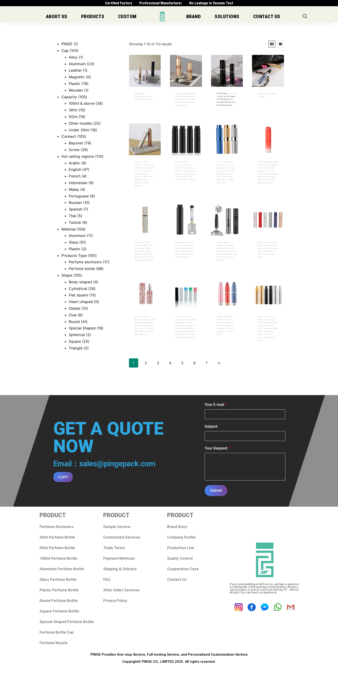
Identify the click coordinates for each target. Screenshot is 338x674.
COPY (63, 477)
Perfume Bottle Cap (57, 632)
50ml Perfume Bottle (57, 548)
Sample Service (116, 527)
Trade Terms (114, 548)
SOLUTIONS (227, 16)
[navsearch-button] (304, 16)
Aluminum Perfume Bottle (62, 569)
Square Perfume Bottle (59, 611)
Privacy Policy (115, 600)
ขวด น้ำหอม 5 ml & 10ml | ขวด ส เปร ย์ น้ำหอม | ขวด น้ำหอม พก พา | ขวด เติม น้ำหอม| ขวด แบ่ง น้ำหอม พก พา (227, 99)
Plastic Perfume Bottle (59, 590)
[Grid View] (271, 44)
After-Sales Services (121, 590)
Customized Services (121, 537)
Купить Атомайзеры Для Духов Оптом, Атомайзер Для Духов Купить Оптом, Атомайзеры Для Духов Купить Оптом (185, 99)
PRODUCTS (92, 16)
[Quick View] (143, 112)
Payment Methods (119, 558)
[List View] (280, 44)
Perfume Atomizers (57, 527)
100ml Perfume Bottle (58, 558)
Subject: (211, 426)
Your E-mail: (216, 404)
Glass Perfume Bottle (58, 579)
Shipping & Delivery (120, 569)
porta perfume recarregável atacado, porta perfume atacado (143, 97)
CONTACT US (266, 16)
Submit (216, 490)
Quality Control (180, 558)
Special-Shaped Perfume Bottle (67, 622)
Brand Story (177, 527)
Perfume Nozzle (54, 643)
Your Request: (218, 448)
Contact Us (176, 579)
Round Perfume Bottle (59, 600)
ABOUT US (56, 16)
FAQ (106, 579)
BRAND (193, 16)
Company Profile (181, 537)
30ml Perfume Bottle (57, 537)
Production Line (180, 548)
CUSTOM (127, 16)
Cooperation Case (183, 569)
